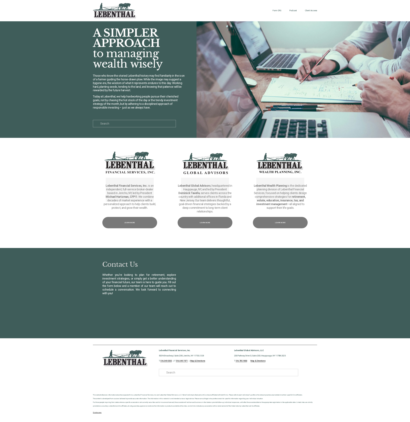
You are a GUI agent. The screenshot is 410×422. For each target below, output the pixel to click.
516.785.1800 (241, 361)
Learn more (129, 222)
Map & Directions (197, 361)
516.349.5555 (166, 361)
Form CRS (277, 10)
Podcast (293, 10)
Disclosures (97, 412)
